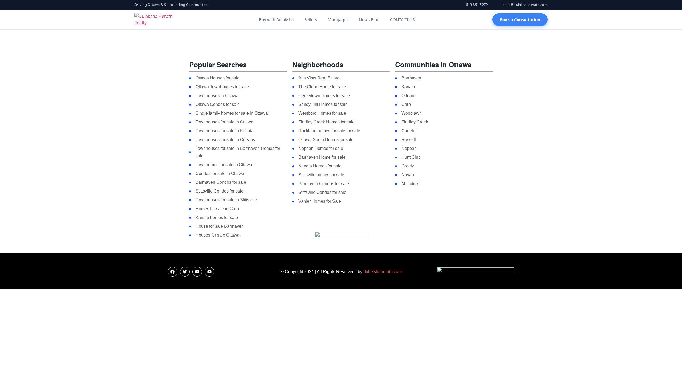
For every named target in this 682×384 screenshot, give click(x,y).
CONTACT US (402, 19)
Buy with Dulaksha (276, 19)
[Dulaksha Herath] (157, 19)
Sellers (311, 19)
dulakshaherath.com (382, 271)
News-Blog (369, 19)
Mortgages (338, 19)
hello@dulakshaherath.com (525, 4)
